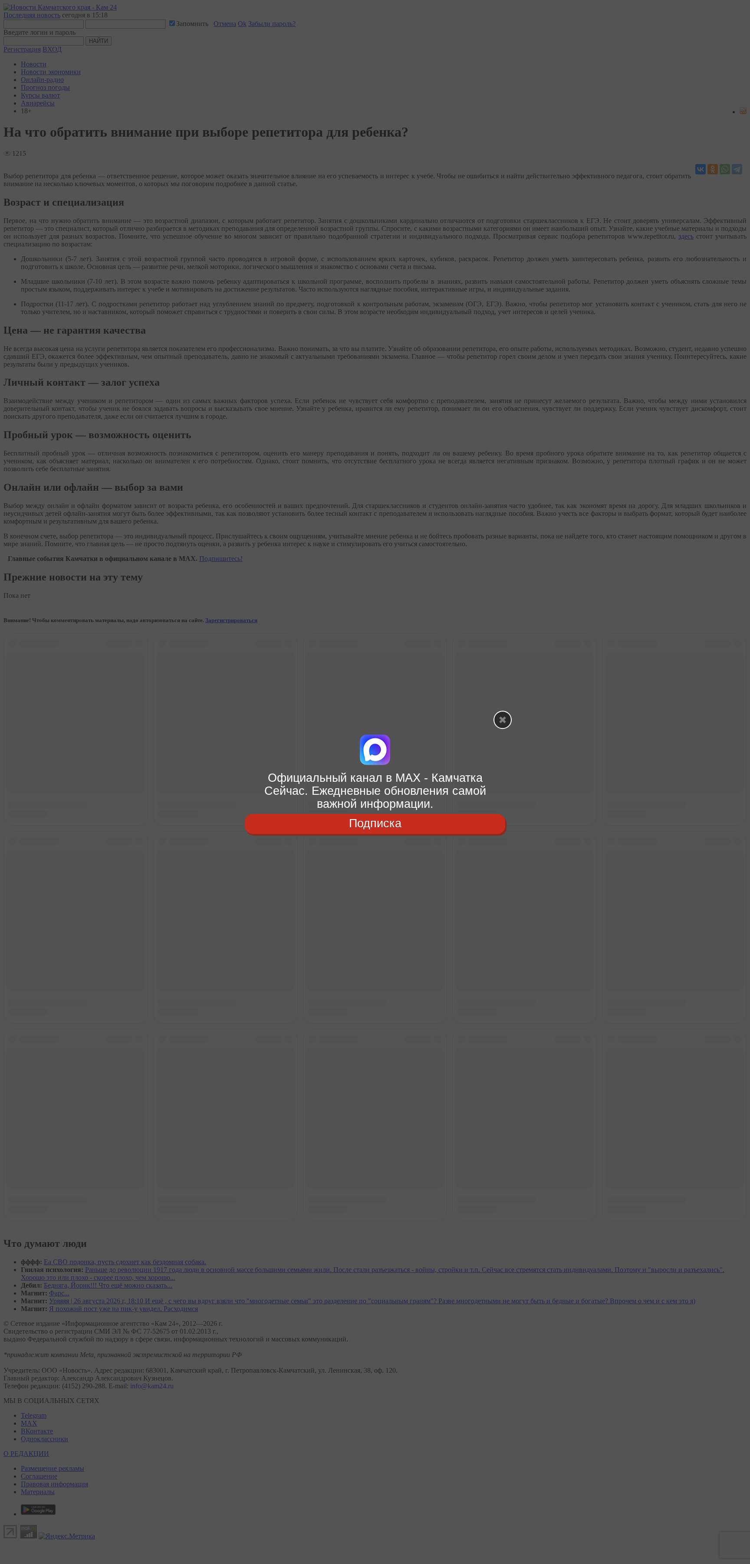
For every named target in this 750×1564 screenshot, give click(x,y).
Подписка (375, 823)
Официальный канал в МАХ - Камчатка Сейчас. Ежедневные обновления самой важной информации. (375, 790)
